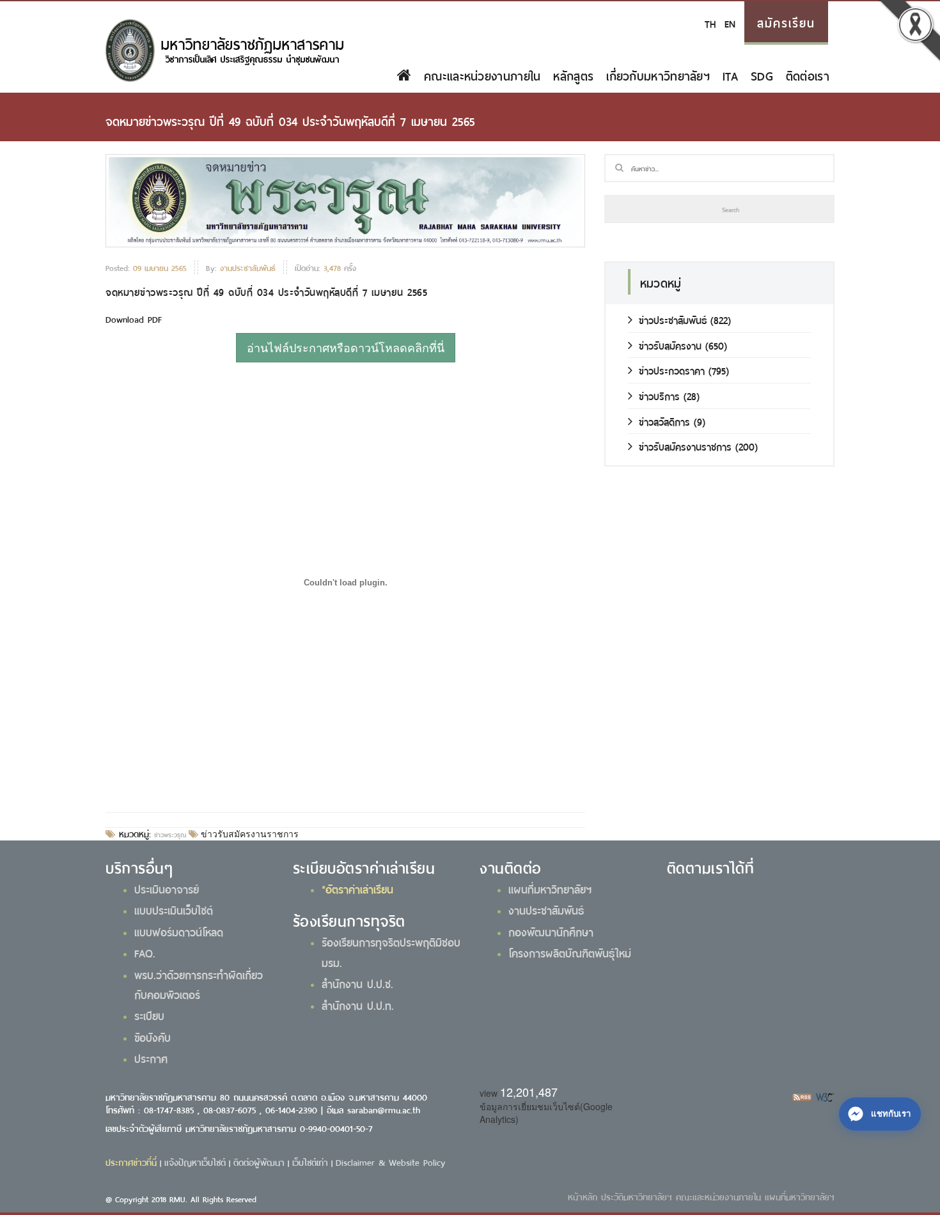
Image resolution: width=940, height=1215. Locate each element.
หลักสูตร (573, 75)
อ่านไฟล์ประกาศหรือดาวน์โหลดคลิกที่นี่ (345, 347)
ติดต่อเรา (807, 75)
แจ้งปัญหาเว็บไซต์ (195, 1162)
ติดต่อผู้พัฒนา (259, 1162)
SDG (762, 75)
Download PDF (134, 319)
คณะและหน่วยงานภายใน (482, 75)
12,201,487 (529, 1091)
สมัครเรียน (786, 22)
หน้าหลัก (582, 1196)
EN (730, 22)
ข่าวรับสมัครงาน (670, 344)
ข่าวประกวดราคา (672, 369)
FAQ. (144, 952)
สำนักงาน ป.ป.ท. (358, 1004)
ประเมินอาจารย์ (166, 888)
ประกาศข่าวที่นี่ (131, 1162)
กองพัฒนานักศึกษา (550, 931)
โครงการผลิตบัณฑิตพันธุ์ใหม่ (569, 952)
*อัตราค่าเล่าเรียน (357, 888)
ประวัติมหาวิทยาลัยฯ (636, 1196)
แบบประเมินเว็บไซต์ (173, 909)
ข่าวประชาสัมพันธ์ (673, 319)
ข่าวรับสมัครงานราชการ (248, 834)
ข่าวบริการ (659, 395)
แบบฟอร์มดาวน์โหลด (178, 931)
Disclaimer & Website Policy (390, 1162)
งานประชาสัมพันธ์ (546, 909)
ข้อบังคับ (152, 1036)
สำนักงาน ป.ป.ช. (357, 983)
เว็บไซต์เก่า (310, 1162)
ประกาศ (151, 1057)
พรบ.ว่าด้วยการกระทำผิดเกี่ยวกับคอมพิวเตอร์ (198, 983)
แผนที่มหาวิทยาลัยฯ (549, 888)
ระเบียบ (149, 1015)
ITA (730, 75)
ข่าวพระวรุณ (170, 834)
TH (710, 22)
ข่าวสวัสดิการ (664, 421)
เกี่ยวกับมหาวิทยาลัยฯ (658, 75)
